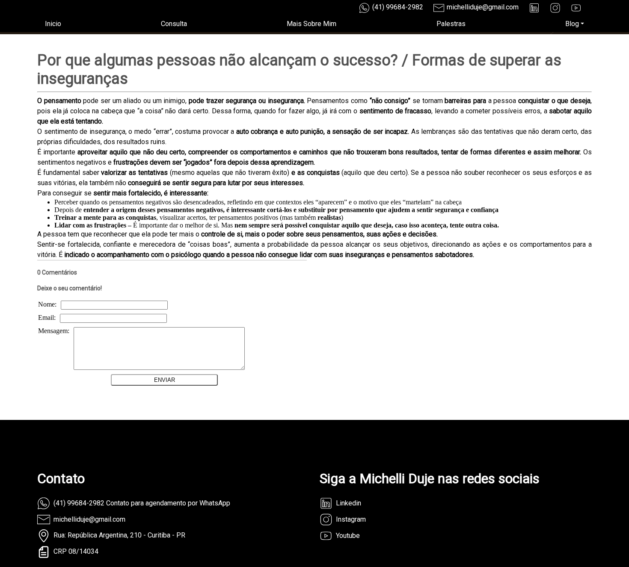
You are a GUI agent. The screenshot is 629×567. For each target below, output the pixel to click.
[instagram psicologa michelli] (555, 8)
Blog (572, 24)
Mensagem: (53, 330)
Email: (47, 317)
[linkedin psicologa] (534, 8)
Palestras (451, 24)
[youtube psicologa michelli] (576, 8)
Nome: (47, 304)
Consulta (174, 24)
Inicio (53, 24)
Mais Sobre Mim (311, 24)
